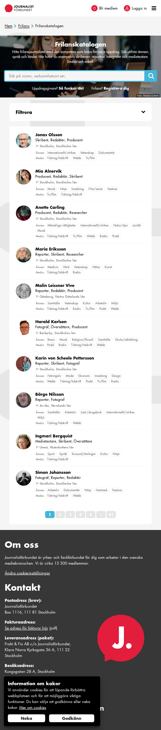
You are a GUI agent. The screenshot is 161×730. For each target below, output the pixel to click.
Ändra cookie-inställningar (27, 573)
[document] (52, 701)
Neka (26, 718)
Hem (8, 25)
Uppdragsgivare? (58, 88)
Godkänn (71, 718)
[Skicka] (151, 76)
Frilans (23, 25)
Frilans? (110, 88)
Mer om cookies (32, 707)
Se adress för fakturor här (26, 628)
